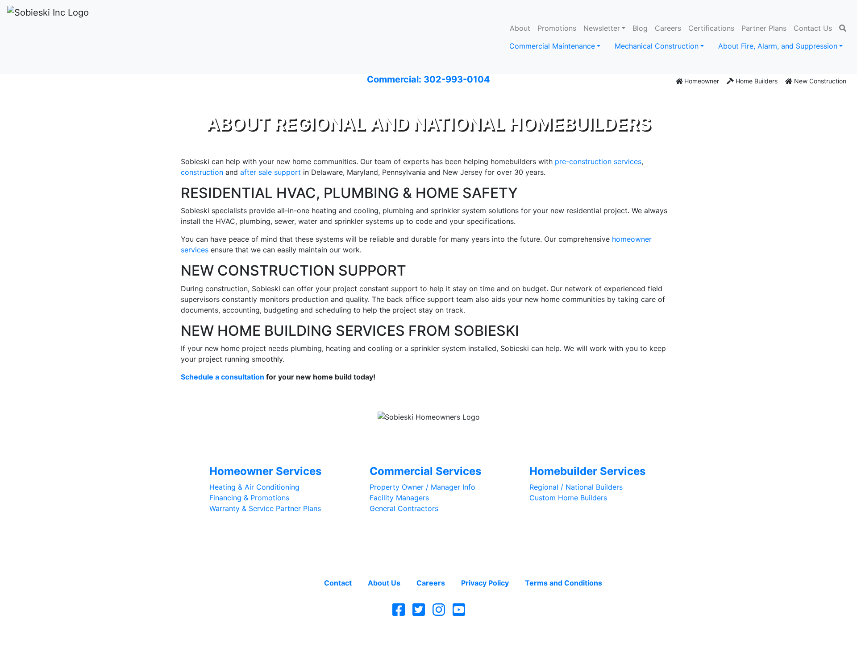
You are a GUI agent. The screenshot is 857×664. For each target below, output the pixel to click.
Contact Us (813, 28)
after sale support (270, 172)
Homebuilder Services (587, 471)
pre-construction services (598, 161)
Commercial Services (425, 471)
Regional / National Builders (576, 487)
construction (202, 172)
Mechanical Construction (657, 45)
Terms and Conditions (563, 582)
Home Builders (756, 81)
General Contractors (404, 508)
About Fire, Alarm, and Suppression (777, 45)
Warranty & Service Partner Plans (265, 508)
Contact (338, 582)
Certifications (711, 28)
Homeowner (700, 81)
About (520, 28)
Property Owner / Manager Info (422, 487)
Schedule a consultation (222, 376)
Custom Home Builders (568, 497)
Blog (640, 28)
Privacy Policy (485, 582)
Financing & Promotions (249, 497)
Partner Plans (763, 28)
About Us (384, 582)
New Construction (819, 81)
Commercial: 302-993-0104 (428, 79)
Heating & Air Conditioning (254, 487)
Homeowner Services (265, 471)
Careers (668, 28)
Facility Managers (399, 497)
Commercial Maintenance (552, 45)
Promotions (556, 28)
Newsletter (601, 28)
